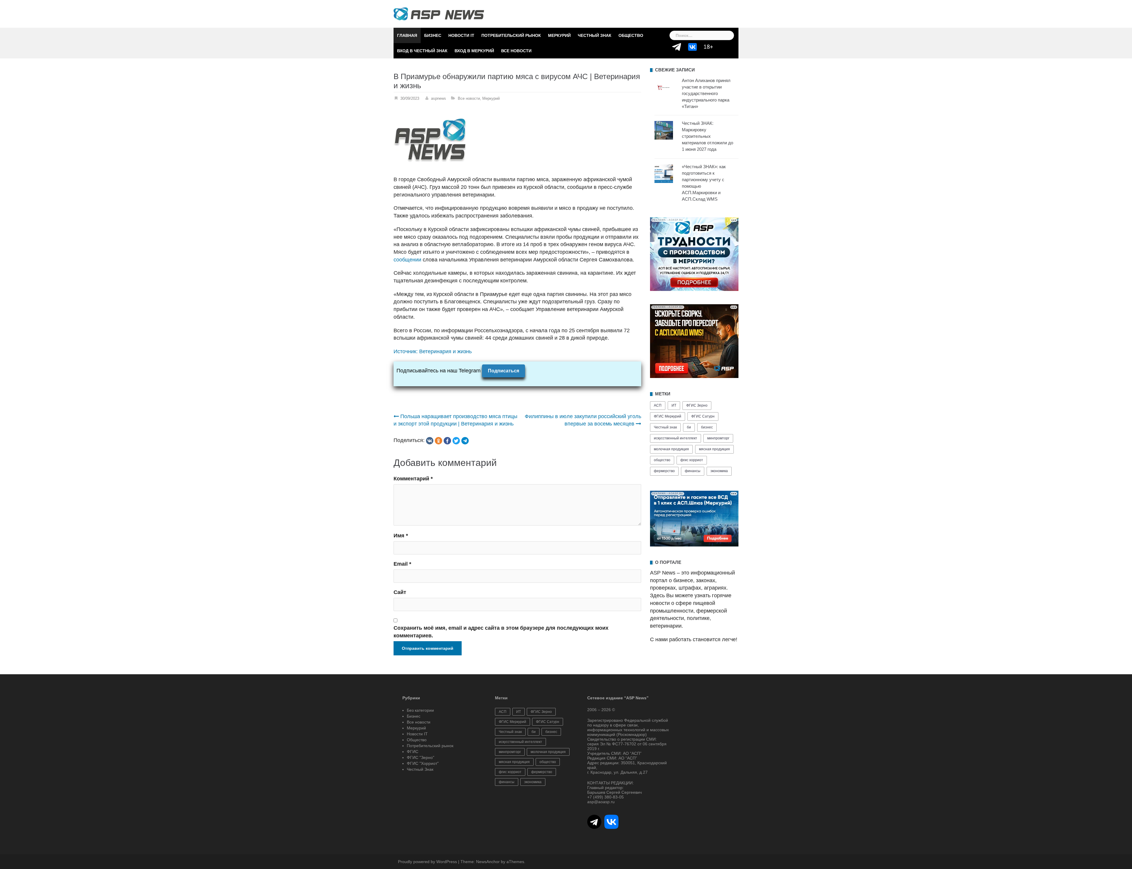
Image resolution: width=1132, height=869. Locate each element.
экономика (719, 471)
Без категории (420, 710)
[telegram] (465, 440)
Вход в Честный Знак (422, 50)
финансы (692, 471)
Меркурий (559, 35)
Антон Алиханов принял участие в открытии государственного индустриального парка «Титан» (706, 93)
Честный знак (665, 427)
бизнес (707, 427)
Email (402, 564)
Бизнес (432, 35)
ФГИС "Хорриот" (423, 763)
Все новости (516, 50)
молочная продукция (671, 449)
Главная (407, 35)
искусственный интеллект (675, 438)
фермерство (664, 471)
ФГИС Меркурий (667, 416)
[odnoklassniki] (438, 440)
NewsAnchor (488, 861)
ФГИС (412, 751)
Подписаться (503, 370)
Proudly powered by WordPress (427, 861)
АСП (658, 405)
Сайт (400, 592)
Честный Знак (594, 35)
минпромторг (718, 438)
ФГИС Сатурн (703, 416)
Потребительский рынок (511, 35)
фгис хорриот (691, 460)
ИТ (674, 405)
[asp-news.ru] (439, 14)
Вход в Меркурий (474, 50)
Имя (401, 536)
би (689, 427)
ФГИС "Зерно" (420, 757)
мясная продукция (714, 449)
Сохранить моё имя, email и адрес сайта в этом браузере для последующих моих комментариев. (501, 632)
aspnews (438, 98)
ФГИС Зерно (697, 405)
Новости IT (461, 35)
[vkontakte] (429, 440)
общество (662, 460)
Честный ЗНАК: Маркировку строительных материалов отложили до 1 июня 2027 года (707, 136)
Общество (630, 35)
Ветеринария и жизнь (445, 351)
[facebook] (447, 440)
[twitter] (456, 440)
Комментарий (413, 479)
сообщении (407, 260)
